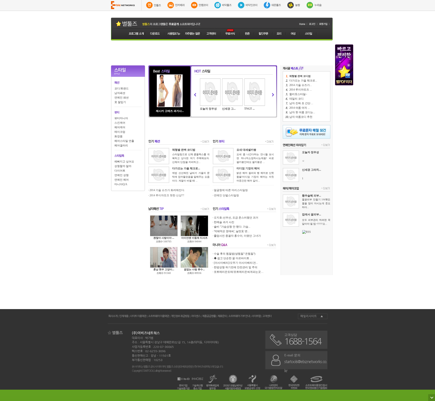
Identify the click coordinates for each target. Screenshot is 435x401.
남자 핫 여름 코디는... (302, 112)
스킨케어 (119, 122)
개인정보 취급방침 (180, 316)
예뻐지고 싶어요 (124, 161)
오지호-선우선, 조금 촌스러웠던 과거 (236, 217)
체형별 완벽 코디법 (300, 76)
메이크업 (119, 131)
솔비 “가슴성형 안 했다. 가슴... (232, 226)
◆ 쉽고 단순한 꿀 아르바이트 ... (233, 258)
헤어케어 (119, 127)
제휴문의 (222, 316)
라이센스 (195, 316)
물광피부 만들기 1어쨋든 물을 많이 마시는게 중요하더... (316, 203)
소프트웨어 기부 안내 (239, 316)
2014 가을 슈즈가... (300, 85)
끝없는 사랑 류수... (194, 269)
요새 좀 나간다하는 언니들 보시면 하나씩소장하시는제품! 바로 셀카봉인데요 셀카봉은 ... (255, 158)
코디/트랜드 (121, 88)
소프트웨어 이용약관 (158, 316)
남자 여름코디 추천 (300, 116)
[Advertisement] (222, 53)
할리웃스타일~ (298, 94)
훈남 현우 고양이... (163, 269)
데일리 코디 (296, 98)
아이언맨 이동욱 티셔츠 (194, 237)
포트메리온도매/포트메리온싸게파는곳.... (238, 271)
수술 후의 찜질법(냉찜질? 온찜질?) (234, 253)
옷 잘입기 (120, 102)
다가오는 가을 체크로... (303, 80)
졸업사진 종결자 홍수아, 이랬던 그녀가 (237, 235)
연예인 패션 (121, 97)
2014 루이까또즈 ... (300, 89)
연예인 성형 (121, 175)
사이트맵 (256, 316)
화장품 (118, 136)
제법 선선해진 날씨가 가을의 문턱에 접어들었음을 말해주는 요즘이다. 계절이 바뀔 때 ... (191, 177)
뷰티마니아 (121, 118)
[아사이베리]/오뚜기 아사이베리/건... (236, 262)
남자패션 (119, 93)
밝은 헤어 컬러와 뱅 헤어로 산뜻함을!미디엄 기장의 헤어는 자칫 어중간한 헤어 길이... (255, 177)
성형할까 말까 (122, 166)
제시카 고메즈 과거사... (170, 111)
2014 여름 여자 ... (299, 107)
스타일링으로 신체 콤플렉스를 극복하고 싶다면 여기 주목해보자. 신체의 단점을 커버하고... (191, 158)
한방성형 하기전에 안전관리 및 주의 (235, 267)
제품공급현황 (209, 316)
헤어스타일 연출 (124, 141)
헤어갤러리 (121, 145)
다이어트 (119, 170)
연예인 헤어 (121, 179)
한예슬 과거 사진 (224, 222)
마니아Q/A (120, 184)
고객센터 (266, 316)
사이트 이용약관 (138, 316)
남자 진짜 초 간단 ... (301, 103)
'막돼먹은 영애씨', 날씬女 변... (231, 231)
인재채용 (123, 316)
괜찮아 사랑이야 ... (163, 237)
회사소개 (112, 316)
